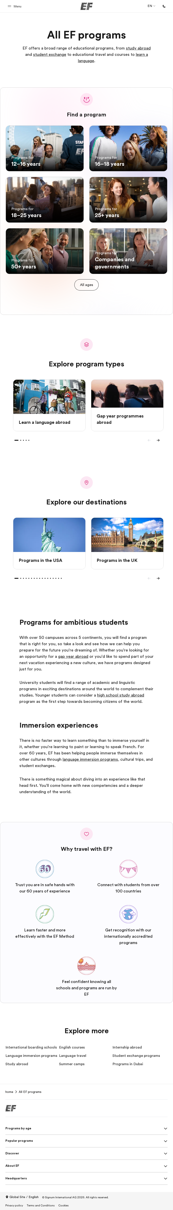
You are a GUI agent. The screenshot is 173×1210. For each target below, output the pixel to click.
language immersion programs (90, 759)
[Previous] (149, 440)
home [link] (9, 1092)
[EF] (86, 6)
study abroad (138, 48)
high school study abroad (120, 695)
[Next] (158, 440)
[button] (15, 6)
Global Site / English (24, 1197)
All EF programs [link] (30, 1092)
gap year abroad (73, 656)
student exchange (49, 54)
